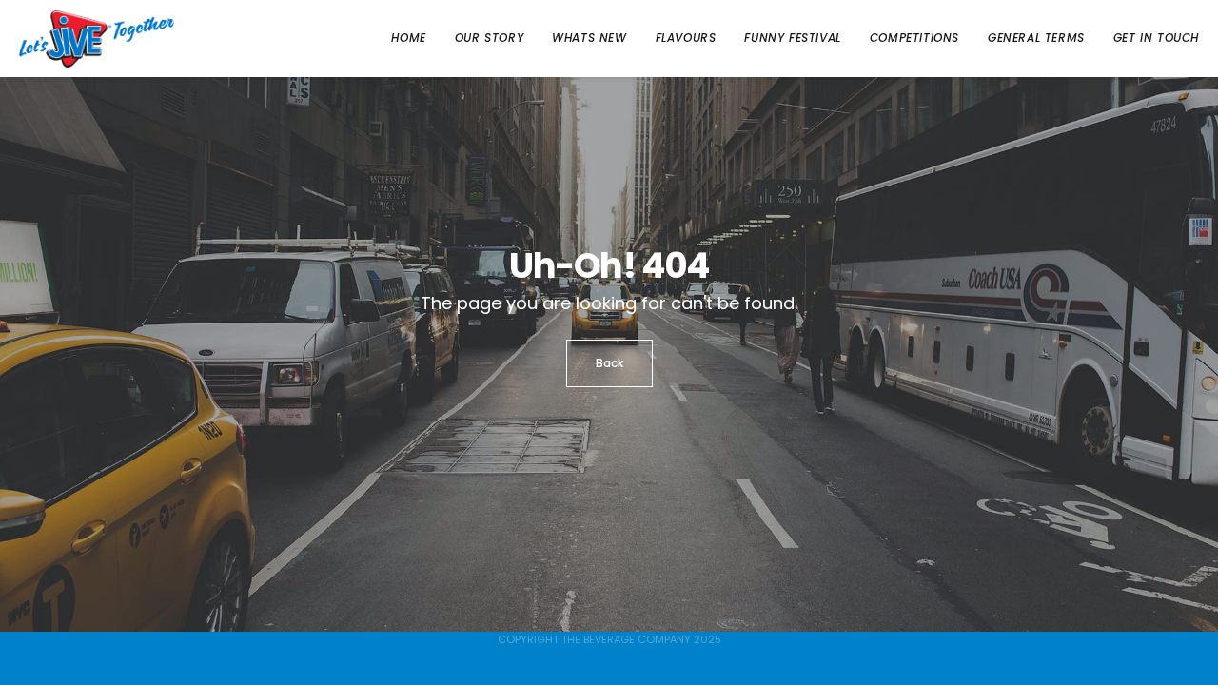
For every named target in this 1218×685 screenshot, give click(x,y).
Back (609, 363)
